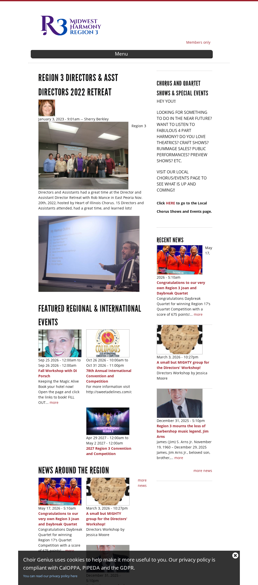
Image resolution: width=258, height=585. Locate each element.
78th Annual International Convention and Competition (108, 376)
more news (203, 470)
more (54, 402)
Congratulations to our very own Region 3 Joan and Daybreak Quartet (58, 518)
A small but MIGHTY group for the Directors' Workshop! (106, 518)
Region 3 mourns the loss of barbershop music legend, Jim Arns (183, 431)
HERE (171, 203)
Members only (198, 42)
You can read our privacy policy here (50, 576)
